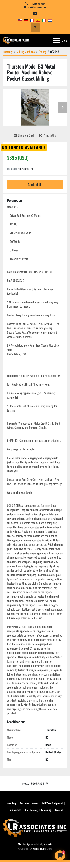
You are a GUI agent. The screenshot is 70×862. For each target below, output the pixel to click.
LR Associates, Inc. (38, 848)
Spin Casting (31, 810)
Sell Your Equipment (52, 803)
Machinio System (25, 844)
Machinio (48, 844)
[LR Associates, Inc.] (35, 827)
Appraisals (15, 810)
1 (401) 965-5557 (37, 3)
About (35, 803)
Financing (46, 810)
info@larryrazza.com (37, 7)
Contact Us (35, 184)
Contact (59, 810)
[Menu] (56, 40)
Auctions (24, 803)
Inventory (11, 803)
